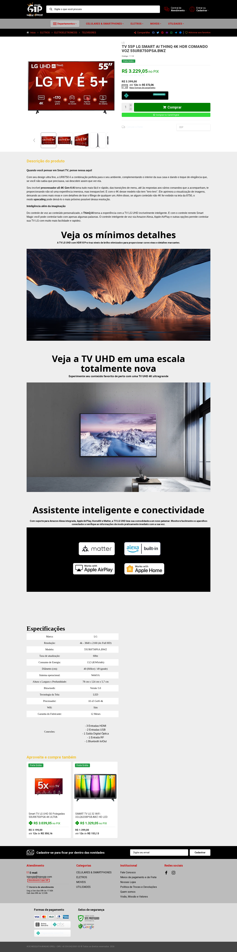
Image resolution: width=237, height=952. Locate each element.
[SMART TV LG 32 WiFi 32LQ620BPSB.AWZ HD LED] (95, 800)
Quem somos (127, 891)
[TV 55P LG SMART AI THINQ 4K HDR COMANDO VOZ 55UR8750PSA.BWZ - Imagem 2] (65, 140)
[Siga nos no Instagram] (173, 872)
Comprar (175, 107)
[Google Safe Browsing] (86, 926)
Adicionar (54, 812)
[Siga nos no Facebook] (166, 872)
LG (123, 43)
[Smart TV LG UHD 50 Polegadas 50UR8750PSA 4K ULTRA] (49, 800)
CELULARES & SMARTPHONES (94, 872)
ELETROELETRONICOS (65, 32)
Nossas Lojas (128, 882)
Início (33, 32)
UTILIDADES (83, 886)
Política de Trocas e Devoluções (138, 886)
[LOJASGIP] (35, 9)
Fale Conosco (128, 872)
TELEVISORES (89, 32)
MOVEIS (81, 882)
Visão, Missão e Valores (134, 896)
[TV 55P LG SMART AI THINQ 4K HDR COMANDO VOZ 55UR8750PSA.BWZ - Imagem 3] (81, 140)
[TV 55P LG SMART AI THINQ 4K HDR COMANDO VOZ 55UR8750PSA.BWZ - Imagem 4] (98, 140)
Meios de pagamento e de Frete (138, 877)
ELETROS (45, 32)
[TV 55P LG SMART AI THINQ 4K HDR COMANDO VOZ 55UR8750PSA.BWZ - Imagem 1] (48, 140)
